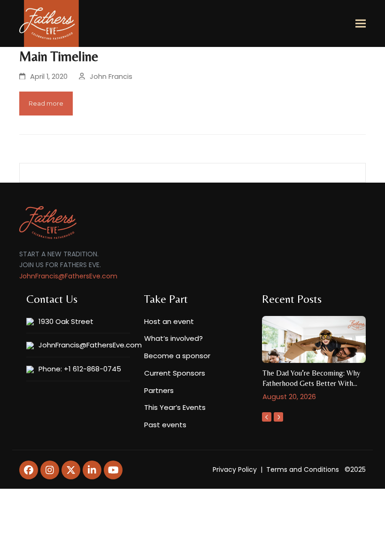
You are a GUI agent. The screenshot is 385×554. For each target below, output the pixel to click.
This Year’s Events (175, 407)
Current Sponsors (174, 373)
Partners (159, 390)
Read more (46, 103)
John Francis (111, 76)
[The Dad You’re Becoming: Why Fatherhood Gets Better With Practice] (314, 338)
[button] (360, 24)
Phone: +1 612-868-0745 (79, 369)
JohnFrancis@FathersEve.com (68, 276)
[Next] (278, 417)
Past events (165, 425)
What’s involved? (173, 338)
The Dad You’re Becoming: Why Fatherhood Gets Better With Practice (311, 383)
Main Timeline (58, 56)
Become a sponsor (177, 356)
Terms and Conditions (302, 469)
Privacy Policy (235, 469)
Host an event (169, 321)
